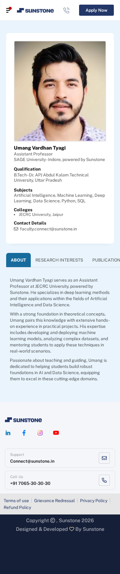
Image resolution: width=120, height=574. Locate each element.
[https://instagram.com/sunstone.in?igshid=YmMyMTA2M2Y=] (40, 433)
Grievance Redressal (54, 500)
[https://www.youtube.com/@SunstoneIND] (56, 433)
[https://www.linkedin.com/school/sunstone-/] (8, 433)
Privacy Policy (93, 500)
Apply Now (96, 10)
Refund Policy (17, 507)
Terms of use (16, 500)
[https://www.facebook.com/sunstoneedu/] (24, 433)
